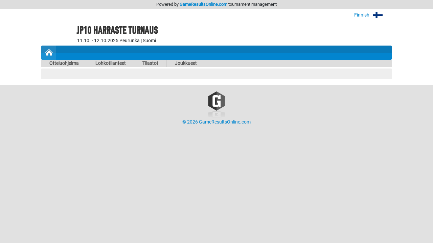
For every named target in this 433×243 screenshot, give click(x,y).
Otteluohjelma (64, 63)
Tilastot (150, 63)
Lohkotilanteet (110, 63)
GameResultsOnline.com (203, 4)
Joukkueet (186, 63)
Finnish (362, 15)
